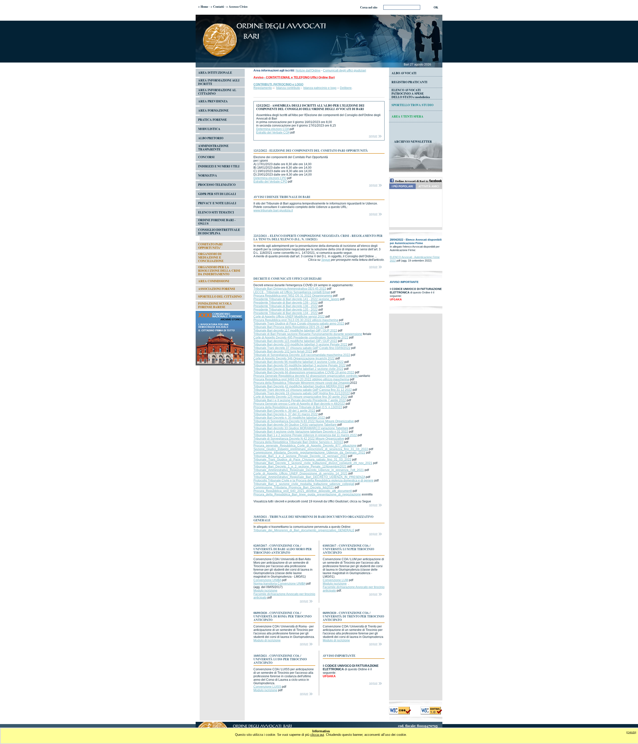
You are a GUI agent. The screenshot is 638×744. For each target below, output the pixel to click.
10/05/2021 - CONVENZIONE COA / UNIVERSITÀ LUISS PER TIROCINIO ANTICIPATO (280, 659)
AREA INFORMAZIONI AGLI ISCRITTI (218, 82)
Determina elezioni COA (272, 129)
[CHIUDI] (631, 732)
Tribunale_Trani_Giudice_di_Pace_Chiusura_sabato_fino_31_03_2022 (302, 459)
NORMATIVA (207, 175)
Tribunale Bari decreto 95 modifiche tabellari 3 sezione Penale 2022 (299, 365)
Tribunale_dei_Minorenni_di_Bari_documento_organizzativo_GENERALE (303, 530)
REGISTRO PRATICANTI (409, 82)
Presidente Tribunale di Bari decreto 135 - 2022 (285, 309)
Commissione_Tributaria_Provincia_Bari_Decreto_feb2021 (293, 487)
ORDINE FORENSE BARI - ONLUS (217, 222)
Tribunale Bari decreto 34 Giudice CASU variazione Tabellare (295, 424)
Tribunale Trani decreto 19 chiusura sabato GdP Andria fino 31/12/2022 (301, 393)
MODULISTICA (209, 129)
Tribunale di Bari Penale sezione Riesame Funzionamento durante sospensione (307, 334)
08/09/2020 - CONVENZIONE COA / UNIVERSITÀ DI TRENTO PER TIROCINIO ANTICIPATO (353, 616)
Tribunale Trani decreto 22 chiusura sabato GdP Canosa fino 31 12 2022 (302, 390)
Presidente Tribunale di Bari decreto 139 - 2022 (285, 302)
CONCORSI (206, 157)
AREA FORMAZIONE (213, 110)
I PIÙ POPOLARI (402, 186)
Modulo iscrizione (265, 590)
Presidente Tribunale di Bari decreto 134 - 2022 (285, 313)
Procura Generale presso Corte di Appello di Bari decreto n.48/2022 (299, 404)
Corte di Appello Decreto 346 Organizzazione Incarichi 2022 (294, 358)
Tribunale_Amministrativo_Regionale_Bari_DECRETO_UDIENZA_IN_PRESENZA (309, 477)
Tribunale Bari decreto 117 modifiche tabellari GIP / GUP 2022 (295, 330)
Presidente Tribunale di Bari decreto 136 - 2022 (285, 306)
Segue (325, 260)
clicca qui (317, 735)
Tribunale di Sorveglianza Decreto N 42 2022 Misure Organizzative (298, 438)
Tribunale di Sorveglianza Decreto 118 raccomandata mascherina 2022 (301, 355)
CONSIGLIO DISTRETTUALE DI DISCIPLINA (219, 231)
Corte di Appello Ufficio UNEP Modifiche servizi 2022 (289, 316)
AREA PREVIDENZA (213, 101)
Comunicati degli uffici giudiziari (344, 70)
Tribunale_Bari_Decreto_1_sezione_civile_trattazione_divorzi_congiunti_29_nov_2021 (312, 463)
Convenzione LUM (335, 580)
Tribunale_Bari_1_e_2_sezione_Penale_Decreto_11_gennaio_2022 (300, 456)
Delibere (346, 88)
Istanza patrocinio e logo (319, 88)
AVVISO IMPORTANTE (339, 656)
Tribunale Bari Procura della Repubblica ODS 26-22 (288, 327)
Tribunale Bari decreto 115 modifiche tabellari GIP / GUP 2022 (295, 341)
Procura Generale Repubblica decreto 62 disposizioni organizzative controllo (305, 376)
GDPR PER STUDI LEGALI (217, 194)
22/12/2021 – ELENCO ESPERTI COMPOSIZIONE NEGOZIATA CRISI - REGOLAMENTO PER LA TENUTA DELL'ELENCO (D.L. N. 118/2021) (318, 237)
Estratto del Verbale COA (273, 132)
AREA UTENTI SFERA (407, 116)
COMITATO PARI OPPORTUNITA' (210, 246)
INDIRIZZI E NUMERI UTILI (218, 166)
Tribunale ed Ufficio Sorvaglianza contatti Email (298, 292)
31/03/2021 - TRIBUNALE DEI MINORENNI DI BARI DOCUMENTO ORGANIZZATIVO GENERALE (313, 518)
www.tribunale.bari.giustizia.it (273, 210)
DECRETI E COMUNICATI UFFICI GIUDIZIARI (287, 278)
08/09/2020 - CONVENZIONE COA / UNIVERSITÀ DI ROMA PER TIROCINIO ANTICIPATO (282, 616)
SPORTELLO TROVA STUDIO (412, 105)
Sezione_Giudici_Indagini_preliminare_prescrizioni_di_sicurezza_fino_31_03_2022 (310, 449)
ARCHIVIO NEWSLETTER (413, 141)
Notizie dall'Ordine (308, 70)
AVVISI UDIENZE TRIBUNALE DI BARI (281, 197)
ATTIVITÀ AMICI (428, 186)
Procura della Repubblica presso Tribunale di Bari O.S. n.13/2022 (297, 407)
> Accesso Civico (236, 6)
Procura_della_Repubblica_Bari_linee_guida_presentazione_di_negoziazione (307, 494)
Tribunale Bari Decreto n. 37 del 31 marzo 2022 (285, 414)
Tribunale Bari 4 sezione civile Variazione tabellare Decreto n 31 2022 (300, 431)
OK (436, 7)
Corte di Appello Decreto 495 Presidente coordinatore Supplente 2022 (300, 337)
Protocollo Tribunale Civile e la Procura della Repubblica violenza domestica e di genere (313, 480)
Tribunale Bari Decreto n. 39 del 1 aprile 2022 (284, 410)
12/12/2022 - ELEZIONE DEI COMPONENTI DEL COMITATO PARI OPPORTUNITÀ (310, 150)
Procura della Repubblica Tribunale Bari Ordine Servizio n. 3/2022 (298, 442)
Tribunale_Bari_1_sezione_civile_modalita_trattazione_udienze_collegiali (303, 484)
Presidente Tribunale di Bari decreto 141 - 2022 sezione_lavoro (296, 299)
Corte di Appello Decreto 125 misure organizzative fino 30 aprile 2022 (300, 397)
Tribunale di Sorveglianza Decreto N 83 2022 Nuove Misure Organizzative (303, 421)
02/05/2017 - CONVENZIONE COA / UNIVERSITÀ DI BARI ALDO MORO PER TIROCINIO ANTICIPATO (282, 549)
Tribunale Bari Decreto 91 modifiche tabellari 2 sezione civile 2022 (298, 369)
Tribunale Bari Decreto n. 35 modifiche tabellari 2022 (289, 417)
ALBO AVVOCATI (404, 73)
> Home (203, 6)
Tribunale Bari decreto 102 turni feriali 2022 (282, 351)
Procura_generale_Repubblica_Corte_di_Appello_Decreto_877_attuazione (305, 445)
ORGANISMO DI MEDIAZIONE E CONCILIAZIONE (211, 257)
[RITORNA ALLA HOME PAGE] (319, 62)
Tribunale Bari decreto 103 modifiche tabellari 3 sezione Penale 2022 (300, 344)
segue (373, 136)
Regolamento (262, 88)
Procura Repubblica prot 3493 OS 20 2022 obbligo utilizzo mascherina (301, 379)
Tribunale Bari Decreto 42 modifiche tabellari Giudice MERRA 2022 (298, 386)
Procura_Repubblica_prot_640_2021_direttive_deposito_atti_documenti (302, 491)
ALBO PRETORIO (210, 138)
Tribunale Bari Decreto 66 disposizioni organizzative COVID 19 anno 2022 (303, 372)
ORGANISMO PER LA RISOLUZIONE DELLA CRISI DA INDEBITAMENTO (219, 270)
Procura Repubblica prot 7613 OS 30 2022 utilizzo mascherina (295, 320)
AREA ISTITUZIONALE (215, 72)
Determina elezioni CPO (269, 178)
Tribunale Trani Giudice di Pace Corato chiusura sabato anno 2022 (298, 323)
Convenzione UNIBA (267, 580)
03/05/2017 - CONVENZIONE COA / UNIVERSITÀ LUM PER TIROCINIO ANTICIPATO (348, 549)
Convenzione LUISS (267, 686)
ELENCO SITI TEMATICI (216, 212)
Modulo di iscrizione (267, 640)
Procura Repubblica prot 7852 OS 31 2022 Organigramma (292, 295)
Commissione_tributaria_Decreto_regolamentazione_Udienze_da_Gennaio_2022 (309, 452)
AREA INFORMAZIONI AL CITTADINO (217, 92)
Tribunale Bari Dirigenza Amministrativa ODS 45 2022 (289, 288)
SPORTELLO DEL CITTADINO (219, 296)
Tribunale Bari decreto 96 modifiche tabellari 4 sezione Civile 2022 (298, 362)
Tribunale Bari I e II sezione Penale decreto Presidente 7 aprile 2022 (299, 400)
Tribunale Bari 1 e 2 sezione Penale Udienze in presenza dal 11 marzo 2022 (305, 435)
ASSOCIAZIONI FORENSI (216, 289)
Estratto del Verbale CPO (270, 181)
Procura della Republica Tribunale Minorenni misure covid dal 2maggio (301, 383)
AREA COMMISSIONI (213, 281)
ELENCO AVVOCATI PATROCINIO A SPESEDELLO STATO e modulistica (411, 93)
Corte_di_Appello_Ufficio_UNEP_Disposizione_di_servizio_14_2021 (300, 473)
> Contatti (217, 6)
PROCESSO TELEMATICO (217, 185)
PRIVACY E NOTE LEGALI (217, 203)
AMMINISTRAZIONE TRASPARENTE (213, 147)
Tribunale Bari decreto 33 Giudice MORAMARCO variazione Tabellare (300, 428)
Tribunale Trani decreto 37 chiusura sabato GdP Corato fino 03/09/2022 (301, 348)
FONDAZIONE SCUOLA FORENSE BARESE (215, 305)
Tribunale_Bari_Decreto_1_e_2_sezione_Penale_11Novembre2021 (300, 466)
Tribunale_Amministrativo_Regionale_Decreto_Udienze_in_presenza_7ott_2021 (308, 470)
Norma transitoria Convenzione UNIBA (279, 583)
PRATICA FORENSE (212, 120)
